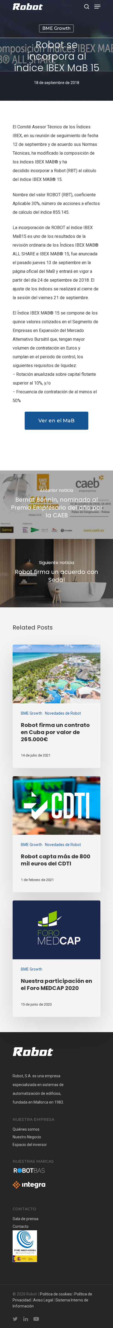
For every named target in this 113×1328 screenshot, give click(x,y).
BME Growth (56, 28)
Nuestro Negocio (27, 1137)
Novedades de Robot (63, 713)
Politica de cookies (56, 1294)
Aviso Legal (43, 1300)
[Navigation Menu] (97, 6)
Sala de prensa (25, 1219)
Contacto (21, 1226)
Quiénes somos (26, 1129)
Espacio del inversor (30, 1144)
